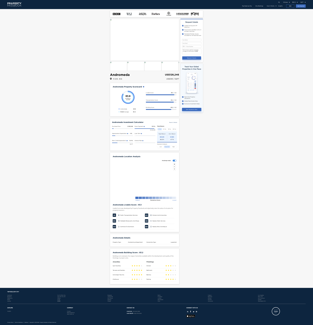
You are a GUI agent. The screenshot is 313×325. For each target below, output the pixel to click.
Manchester (160, 299)
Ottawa (209, 298)
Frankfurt (160, 296)
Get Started (301, 6)
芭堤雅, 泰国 (117, 79)
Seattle (259, 299)
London (159, 298)
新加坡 (58, 301)
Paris (159, 301)
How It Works (271, 6)
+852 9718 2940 (138, 313)
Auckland (9, 295)
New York (260, 296)
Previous (107, 40)
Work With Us (70, 314)
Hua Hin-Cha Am (61, 296)
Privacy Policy (10, 322)
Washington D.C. (262, 301)
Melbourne (9, 298)
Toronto (210, 299)
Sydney (9, 301)
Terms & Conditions (19, 322)
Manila (58, 298)
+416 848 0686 (136, 311)
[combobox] (184, 46)
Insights (280, 6)
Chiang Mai (110, 296)
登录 (290, 6)
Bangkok (110, 295)
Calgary (210, 295)
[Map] (144, 178)
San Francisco (261, 298)
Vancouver (210, 301)
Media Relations (71, 312)
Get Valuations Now (191, 109)
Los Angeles (261, 295)
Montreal (210, 296)
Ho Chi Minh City (61, 295)
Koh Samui (110, 298)
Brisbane (9, 296)
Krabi (58, 299)
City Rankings (259, 6)
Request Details (191, 58)
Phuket (109, 301)
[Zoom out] (174, 166)
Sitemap (26, 322)
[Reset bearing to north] (174, 169)
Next (181, 40)
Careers (69, 311)
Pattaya (109, 299)
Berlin (159, 295)
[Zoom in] (174, 164)
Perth (8, 299)
